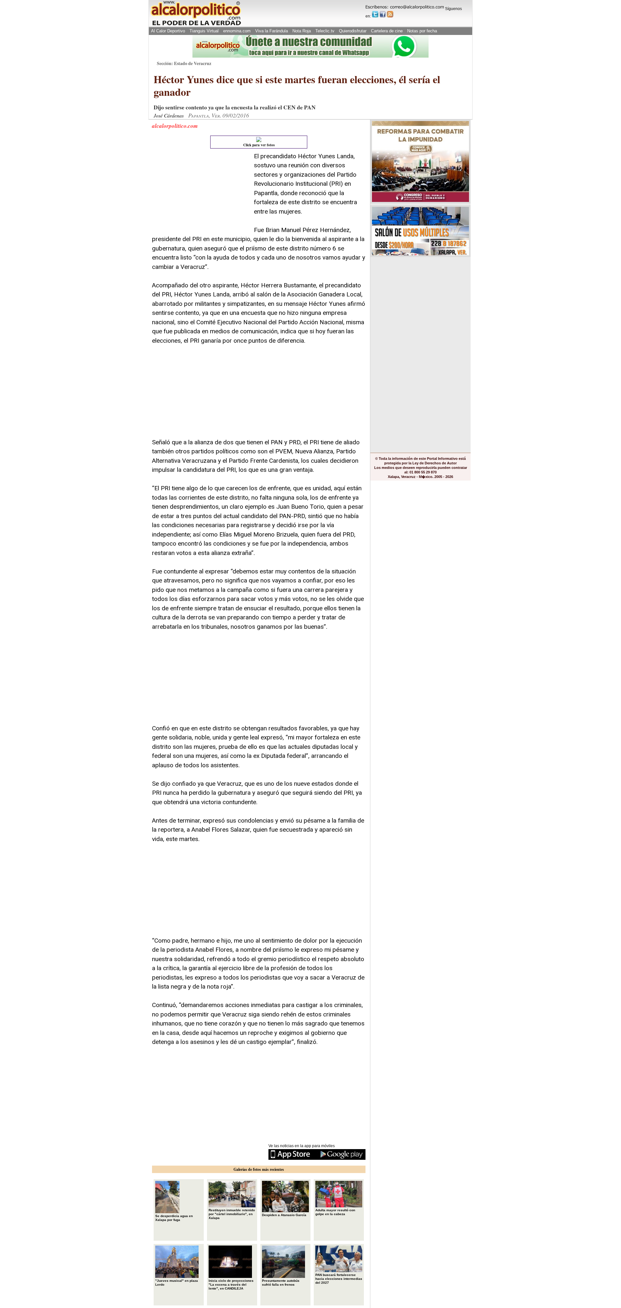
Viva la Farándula (271, 30)
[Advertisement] (200, 192)
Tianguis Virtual (204, 30)
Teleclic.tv (324, 30)
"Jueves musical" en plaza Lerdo (176, 1282)
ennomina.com (237, 30)
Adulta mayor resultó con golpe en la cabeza (335, 1212)
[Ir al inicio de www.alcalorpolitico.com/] (196, 24)
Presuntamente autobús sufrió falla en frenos (281, 1282)
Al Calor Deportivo (168, 30)
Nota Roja (301, 30)
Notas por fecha (422, 30)
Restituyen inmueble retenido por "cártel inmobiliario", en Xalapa (232, 1214)
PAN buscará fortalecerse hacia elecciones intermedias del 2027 (338, 1278)
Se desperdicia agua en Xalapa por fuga (174, 1218)
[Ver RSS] (390, 14)
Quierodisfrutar (352, 30)
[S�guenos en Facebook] (383, 14)
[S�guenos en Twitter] (375, 14)
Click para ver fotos (259, 145)
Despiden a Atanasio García (284, 1215)
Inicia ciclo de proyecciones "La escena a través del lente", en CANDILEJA (231, 1284)
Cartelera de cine (387, 30)
